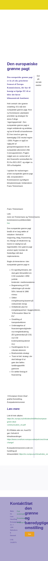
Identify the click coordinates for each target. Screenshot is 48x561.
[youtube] (10, 554)
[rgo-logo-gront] (9, 3)
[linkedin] (38, 94)
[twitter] (40, 89)
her (8, 223)
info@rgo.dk (21, 522)
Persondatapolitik (22, 518)
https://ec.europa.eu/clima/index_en (33, 454)
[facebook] (36, 89)
